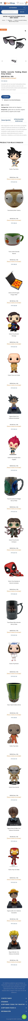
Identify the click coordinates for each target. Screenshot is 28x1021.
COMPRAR (6, 97)
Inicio (3, 20)
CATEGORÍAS (13, 7)
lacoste (18, 109)
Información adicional (19, 120)
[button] (24, 1016)
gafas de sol (11, 109)
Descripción (6, 120)
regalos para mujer (14, 111)
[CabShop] (9, 3)
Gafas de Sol (12, 107)
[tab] (6, 120)
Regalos (10, 20)
